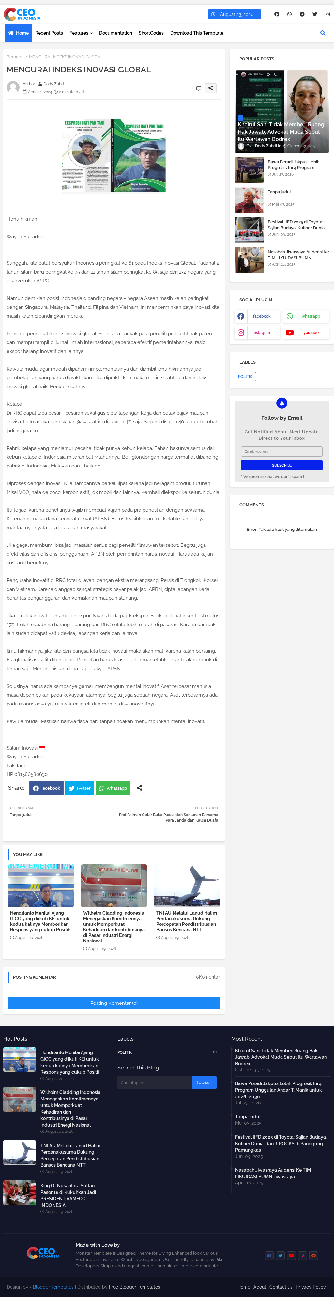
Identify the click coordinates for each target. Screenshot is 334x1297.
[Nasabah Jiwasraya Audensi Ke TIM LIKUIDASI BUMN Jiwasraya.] (249, 260)
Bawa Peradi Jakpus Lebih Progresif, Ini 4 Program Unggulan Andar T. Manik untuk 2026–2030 (294, 170)
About (259, 1286)
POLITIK (245, 376)
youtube (311, 332)
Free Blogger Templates (134, 1286)
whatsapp (311, 316)
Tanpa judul (279, 191)
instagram (262, 332)
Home (22, 33)
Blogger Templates (53, 1286)
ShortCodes (151, 33)
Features (78, 33)
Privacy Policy (311, 1286)
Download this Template (196, 33)
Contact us (281, 1286)
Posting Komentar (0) (114, 1003)
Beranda (15, 57)
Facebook (50, 788)
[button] (322, 33)
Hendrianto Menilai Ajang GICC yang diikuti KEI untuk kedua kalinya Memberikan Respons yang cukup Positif (40, 921)
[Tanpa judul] (249, 200)
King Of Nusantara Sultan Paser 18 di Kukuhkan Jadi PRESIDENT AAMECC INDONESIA (68, 1195)
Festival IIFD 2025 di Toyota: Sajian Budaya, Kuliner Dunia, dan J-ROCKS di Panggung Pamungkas (297, 230)
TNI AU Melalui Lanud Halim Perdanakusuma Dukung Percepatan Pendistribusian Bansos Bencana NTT (186, 921)
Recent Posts (49, 33)
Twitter (83, 788)
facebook (262, 316)
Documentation (115, 33)
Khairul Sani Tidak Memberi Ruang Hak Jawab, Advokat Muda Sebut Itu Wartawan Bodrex (281, 1057)
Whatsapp (116, 788)
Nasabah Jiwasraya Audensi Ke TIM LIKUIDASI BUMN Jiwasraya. (298, 257)
